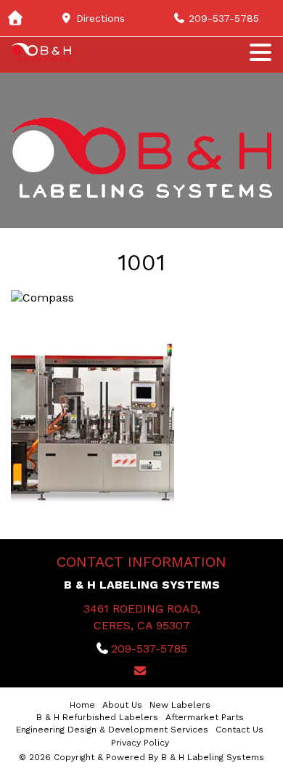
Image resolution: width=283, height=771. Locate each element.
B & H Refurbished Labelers (97, 717)
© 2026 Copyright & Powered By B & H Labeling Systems (141, 757)
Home (82, 705)
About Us (122, 705)
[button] (260, 51)
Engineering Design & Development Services (112, 729)
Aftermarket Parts (204, 717)
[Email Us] (141, 671)
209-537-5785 (149, 648)
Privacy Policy (140, 743)
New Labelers (179, 705)
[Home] (18, 18)
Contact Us (239, 729)
